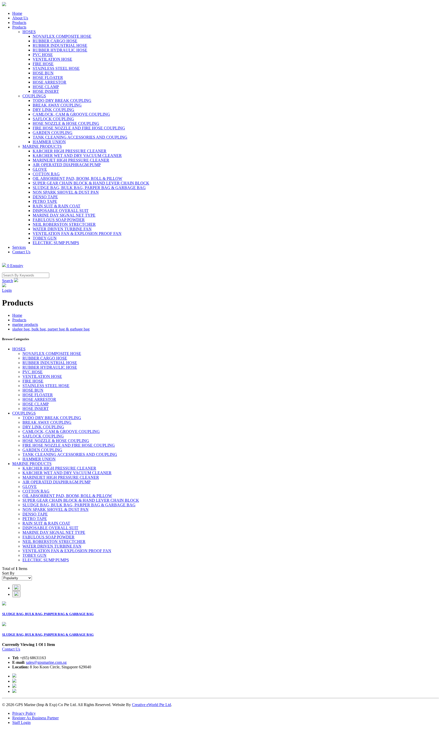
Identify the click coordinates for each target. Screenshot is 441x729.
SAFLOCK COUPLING (53, 119)
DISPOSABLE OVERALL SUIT (61, 210)
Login (7, 290)
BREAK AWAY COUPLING (57, 105)
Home (17, 13)
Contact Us (21, 252)
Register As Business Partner (35, 718)
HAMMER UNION (49, 142)
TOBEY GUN (45, 238)
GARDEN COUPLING (52, 132)
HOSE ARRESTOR (49, 82)
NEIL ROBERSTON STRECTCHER (64, 224)
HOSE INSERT (46, 91)
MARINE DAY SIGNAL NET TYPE (64, 215)
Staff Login (21, 722)
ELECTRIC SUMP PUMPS (56, 243)
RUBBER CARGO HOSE (55, 41)
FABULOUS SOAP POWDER (59, 220)
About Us (20, 18)
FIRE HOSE (43, 64)
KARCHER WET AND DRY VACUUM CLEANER (77, 155)
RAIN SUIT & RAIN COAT (56, 206)
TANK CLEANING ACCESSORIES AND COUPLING (80, 137)
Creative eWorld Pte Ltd (151, 705)
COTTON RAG (46, 174)
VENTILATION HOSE (52, 59)
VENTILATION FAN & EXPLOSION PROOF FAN (77, 233)
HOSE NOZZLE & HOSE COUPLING (66, 123)
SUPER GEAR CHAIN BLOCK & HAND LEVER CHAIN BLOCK (91, 183)
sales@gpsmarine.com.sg (46, 662)
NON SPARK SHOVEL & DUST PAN (66, 192)
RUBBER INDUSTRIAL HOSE (60, 45)
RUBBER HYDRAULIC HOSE (60, 50)
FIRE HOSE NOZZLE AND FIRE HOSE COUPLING (79, 128)
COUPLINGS (34, 96)
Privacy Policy (24, 713)
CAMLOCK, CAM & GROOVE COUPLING (71, 114)
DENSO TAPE (45, 197)
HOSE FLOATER (48, 77)
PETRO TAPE (45, 201)
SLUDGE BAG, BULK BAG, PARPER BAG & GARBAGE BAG (89, 187)
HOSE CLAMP (46, 87)
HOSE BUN (43, 73)
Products (19, 22)
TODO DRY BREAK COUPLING (62, 100)
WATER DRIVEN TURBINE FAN (62, 229)
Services (19, 247)
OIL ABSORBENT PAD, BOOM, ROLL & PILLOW (77, 178)
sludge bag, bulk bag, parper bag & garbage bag (51, 329)
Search (7, 281)
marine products (25, 324)
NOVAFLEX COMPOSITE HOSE (62, 36)
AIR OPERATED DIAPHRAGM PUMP (67, 165)
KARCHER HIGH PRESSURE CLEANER (69, 151)
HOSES (29, 32)
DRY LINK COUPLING (53, 110)
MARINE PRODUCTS (42, 146)
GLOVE (40, 169)
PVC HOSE (43, 54)
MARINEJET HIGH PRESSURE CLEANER (71, 160)
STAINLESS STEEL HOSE (56, 68)
